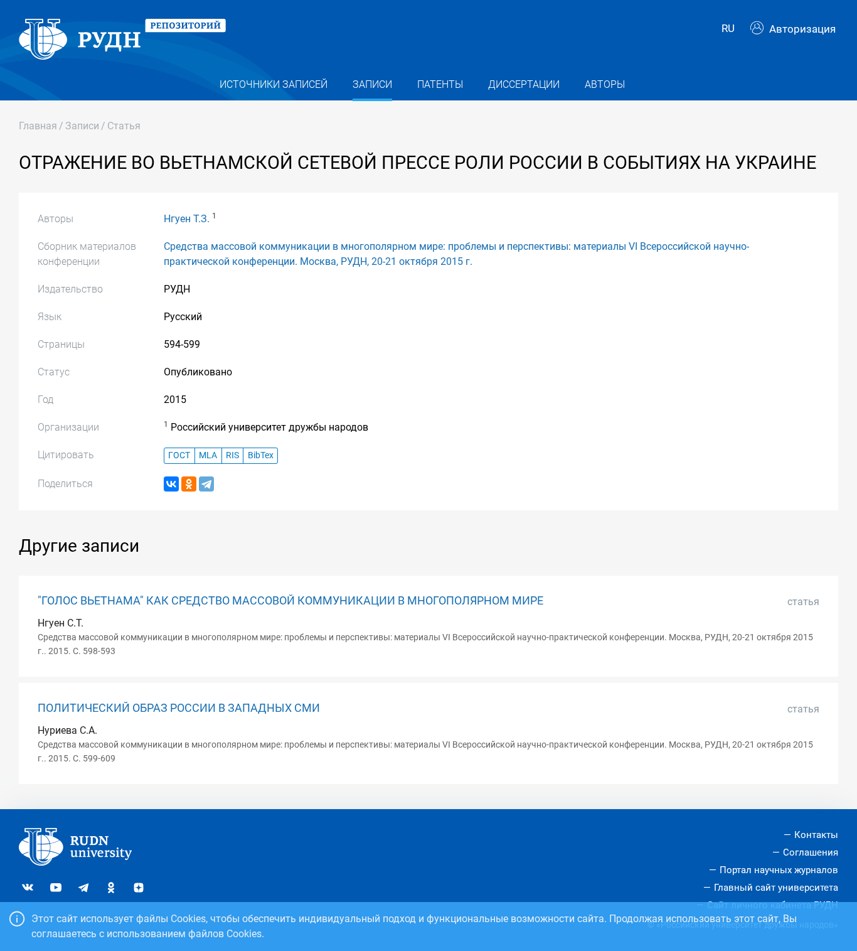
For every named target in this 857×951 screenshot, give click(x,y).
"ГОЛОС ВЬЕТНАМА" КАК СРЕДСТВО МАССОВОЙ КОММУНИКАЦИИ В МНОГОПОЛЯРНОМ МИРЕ (290, 600)
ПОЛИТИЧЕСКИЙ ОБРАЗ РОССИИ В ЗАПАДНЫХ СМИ (179, 708)
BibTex (261, 455)
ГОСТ (179, 455)
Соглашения (810, 852)
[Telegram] (206, 484)
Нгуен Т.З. (187, 219)
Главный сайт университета (776, 887)
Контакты (816, 835)
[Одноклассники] (188, 484)
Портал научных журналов (779, 870)
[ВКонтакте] (171, 484)
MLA (208, 455)
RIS (232, 455)
